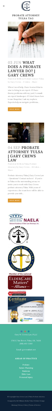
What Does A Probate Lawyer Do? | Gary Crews (24, 68)
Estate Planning (26, 368)
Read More (15, 109)
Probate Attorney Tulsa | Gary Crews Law (25, 154)
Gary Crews (15, 82)
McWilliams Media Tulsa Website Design (30, 401)
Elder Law (26, 374)
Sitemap (14, 405)
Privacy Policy (23, 405)
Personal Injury (26, 377)
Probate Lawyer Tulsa (34, 79)
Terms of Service (35, 405)
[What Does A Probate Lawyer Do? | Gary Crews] (26, 40)
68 (35, 167)
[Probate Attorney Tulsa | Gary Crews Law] (26, 133)
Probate (26, 365)
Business (26, 371)
